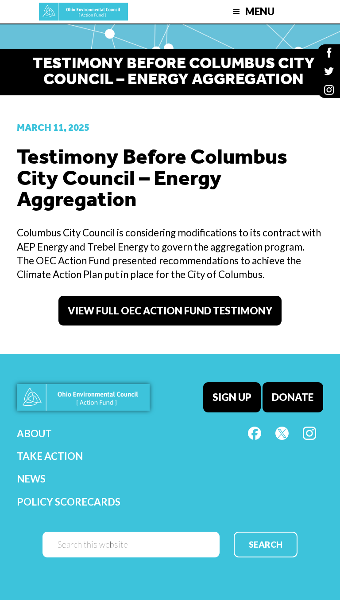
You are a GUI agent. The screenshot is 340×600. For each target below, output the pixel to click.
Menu (259, 11)
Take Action (50, 456)
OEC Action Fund (83, 11)
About (34, 433)
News (31, 479)
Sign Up (231, 397)
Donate (292, 397)
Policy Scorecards (68, 502)
